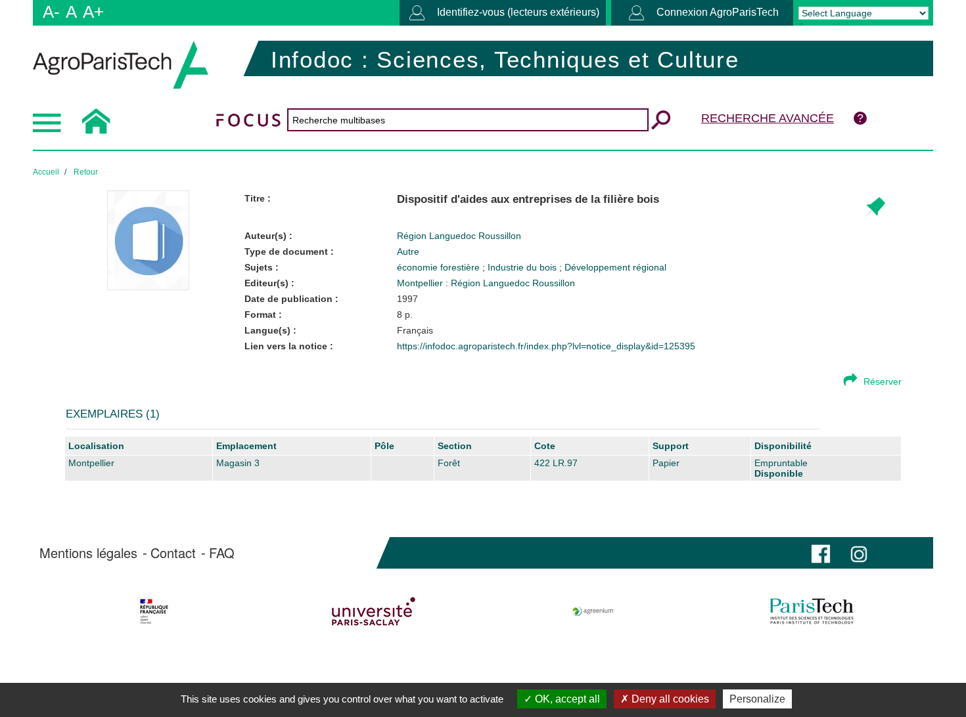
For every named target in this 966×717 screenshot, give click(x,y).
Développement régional (615, 267)
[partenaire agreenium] (593, 611)
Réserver (882, 381)
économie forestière (439, 267)
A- (51, 12)
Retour (86, 172)
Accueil (46, 172)
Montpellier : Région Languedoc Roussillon (486, 283)
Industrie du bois (523, 267)
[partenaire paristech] (812, 611)
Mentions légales (88, 552)
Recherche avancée (767, 118)
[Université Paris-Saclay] (373, 611)
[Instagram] (859, 552)
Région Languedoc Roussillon (459, 235)
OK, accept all (566, 699)
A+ (93, 12)
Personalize (757, 699)
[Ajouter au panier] (874, 207)
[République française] (154, 611)
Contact (173, 552)
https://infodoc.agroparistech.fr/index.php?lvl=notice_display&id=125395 (546, 346)
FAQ (222, 552)
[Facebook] (821, 552)
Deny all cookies (669, 699)
